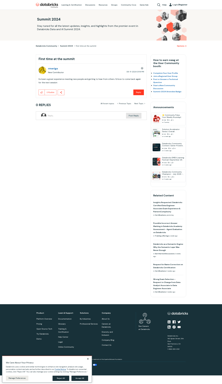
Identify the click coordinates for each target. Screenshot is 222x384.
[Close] (88, 359)
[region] (47, 369)
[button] (154, 185)
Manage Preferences (17, 378)
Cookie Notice (60, 369)
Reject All (61, 378)
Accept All (80, 378)
